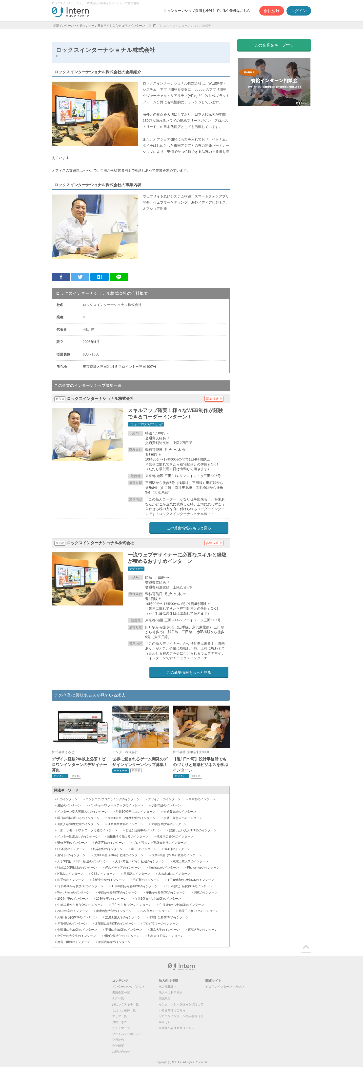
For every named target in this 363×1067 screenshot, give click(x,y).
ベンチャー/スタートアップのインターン (116, 805)
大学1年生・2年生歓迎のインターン (132, 818)
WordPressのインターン (73, 892)
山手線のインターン (70, 880)
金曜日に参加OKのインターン (77, 929)
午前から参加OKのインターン (118, 892)
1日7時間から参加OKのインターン (189, 886)
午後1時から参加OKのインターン (182, 905)
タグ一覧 (118, 998)
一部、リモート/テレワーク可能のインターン (87, 830)
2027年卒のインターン (155, 911)
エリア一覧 (119, 1016)
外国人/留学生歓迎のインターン (78, 824)
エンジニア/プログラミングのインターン (113, 799)
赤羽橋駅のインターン (72, 923)
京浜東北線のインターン (108, 880)
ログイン (299, 11)
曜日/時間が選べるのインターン (78, 818)
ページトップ (306, 947)
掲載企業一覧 (121, 992)
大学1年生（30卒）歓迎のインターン (118, 855)
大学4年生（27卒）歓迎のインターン (140, 861)
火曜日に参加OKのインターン (77, 917)
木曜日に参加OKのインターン (115, 923)
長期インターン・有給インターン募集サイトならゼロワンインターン (99, 25)
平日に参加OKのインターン (123, 929)
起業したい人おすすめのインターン (193, 830)
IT (154, 25)
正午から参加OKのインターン (131, 905)
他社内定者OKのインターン (175, 836)
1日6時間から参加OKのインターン (135, 886)
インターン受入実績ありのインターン (82, 811)
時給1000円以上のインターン (135, 811)
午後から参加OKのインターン (166, 892)
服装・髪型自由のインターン (183, 818)
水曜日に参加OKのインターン (169, 917)
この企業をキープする (274, 45)
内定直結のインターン (110, 842)
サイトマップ (121, 1028)
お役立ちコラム (122, 1022)
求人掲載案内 (168, 986)
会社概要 (118, 1046)
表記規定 (165, 998)
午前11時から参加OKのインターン (80, 905)
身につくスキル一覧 (125, 1004)
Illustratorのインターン (164, 867)
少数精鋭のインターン (166, 805)
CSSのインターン (103, 873)
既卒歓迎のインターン (108, 849)
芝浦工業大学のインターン (123, 917)
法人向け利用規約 (170, 992)
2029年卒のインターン (72, 898)
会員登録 (272, 11)
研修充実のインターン (72, 842)
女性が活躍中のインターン (143, 830)
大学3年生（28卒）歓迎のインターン (82, 861)
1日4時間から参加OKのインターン (191, 880)
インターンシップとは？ (128, 986)
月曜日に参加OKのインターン (198, 911)
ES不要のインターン (71, 849)
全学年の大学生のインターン (76, 936)
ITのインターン (67, 799)
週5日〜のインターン (71, 855)
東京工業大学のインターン (190, 861)
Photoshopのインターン (203, 867)
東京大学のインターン (165, 929)
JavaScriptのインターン (174, 873)
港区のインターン (69, 805)
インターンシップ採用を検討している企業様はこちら (208, 11)
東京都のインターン (202, 799)
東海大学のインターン (203, 929)
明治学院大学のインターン (122, 936)
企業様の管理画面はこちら (176, 1028)
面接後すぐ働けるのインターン (127, 836)
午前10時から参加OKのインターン (158, 898)
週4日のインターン (177, 849)
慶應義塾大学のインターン (114, 911)
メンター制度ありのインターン (78, 836)
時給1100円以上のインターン (77, 867)
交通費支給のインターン (179, 811)
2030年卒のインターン (111, 898)
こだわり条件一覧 (124, 1010)
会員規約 (118, 1040)
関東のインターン (206, 892)
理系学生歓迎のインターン (125, 824)
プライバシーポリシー (127, 1034)
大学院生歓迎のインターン (169, 824)
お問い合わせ (121, 1051)
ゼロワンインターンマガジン (224, 986)
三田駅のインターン (136, 873)
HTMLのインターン (70, 873)
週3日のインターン (143, 849)
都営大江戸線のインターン (165, 936)
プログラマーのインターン (161, 923)
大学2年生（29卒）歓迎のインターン (176, 855)
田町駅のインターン (146, 880)
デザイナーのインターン (164, 799)
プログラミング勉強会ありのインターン (159, 842)
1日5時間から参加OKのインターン (80, 886)
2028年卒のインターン (72, 911)
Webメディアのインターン (123, 867)
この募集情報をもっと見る (189, 528)
